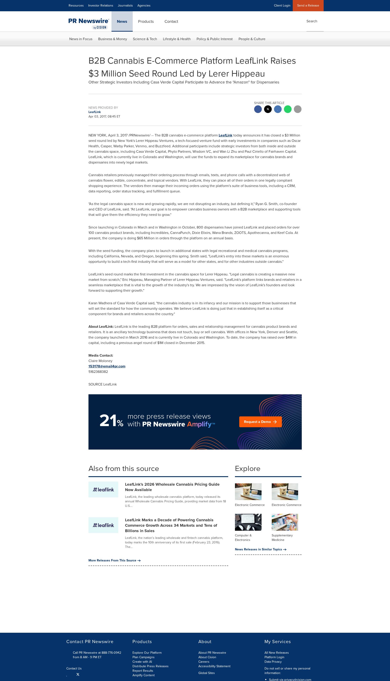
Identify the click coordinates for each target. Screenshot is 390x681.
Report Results (142, 670)
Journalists (125, 5)
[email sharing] (298, 109)
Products (146, 21)
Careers (203, 661)
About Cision (207, 657)
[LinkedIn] (67, 674)
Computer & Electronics (243, 537)
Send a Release (308, 5)
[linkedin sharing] (278, 109)
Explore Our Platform (147, 652)
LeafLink (225, 135)
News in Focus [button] (80, 39)
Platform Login (274, 657)
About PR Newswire (212, 652)
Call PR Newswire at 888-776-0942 (97, 652)
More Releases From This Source (112, 560)
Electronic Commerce (250, 505)
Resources (76, 5)
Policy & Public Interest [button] (215, 39)
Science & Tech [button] (145, 39)
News (122, 21)
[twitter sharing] (268, 109)
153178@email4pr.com (106, 366)
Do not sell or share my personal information (287, 670)
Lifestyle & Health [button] (177, 39)
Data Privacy (273, 661)
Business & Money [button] (112, 39)
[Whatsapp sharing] (288, 109)
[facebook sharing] (258, 109)
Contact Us (74, 668)
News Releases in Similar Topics (258, 549)
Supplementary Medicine (282, 537)
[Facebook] (72, 674)
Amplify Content (143, 675)
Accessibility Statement (214, 666)
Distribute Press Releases (150, 666)
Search (311, 21)
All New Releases (277, 652)
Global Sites (207, 673)
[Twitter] (78, 674)
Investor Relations (100, 5)
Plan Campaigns (143, 657)
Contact (171, 21)
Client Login (282, 5)
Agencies (144, 5)
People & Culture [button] (252, 39)
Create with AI (142, 661)
